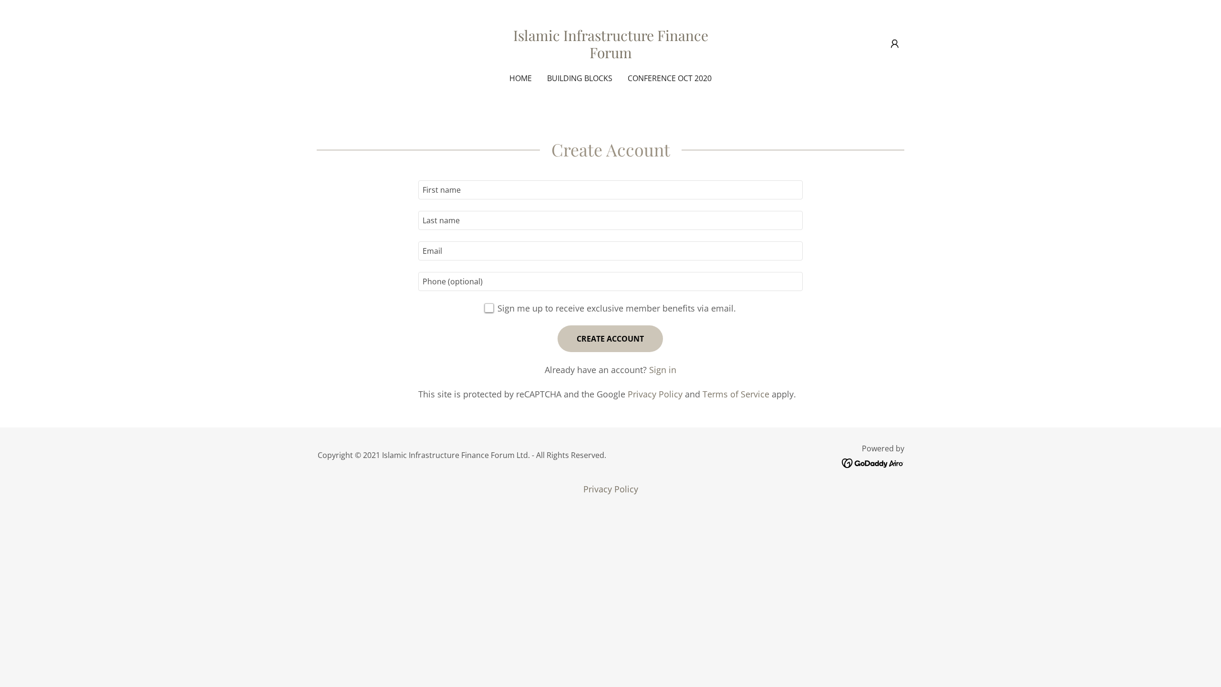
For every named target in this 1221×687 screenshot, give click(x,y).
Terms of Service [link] (736, 394)
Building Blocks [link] (579, 78)
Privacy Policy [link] (655, 394)
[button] (894, 43)
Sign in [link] (662, 369)
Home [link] (520, 78)
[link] (610, 55)
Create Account (610, 338)
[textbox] (610, 189)
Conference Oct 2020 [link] (670, 78)
